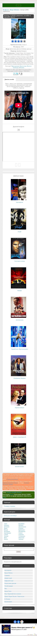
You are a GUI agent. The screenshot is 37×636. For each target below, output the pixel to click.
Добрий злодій (8, 578)
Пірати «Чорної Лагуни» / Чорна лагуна (14, 596)
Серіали (20, 533)
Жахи (5, 537)
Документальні (22, 526)
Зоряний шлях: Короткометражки (19, 349)
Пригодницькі (15, 66)
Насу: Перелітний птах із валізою (13, 594)
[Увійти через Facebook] (18, 621)
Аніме (5, 523)
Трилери (6, 536)
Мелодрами (7, 531)
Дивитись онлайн (9, 79)
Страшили (7, 575)
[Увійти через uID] (15, 621)
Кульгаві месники (19, 466)
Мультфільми (22, 531)
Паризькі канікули (19, 407)
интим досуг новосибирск (10, 515)
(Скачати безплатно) (12, 479)
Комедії (6, 530)
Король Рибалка (8, 573)
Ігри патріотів (19, 202)
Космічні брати (8, 601)
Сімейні (6, 534)
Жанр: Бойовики (14, 9)
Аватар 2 (19, 492)
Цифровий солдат (9, 580)
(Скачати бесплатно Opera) (10, 483)
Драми (5, 528)
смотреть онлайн (11, 492)
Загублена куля (19, 320)
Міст (6, 588)
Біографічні (21, 523)
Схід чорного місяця (19, 261)
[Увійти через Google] (21, 621)
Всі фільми (6, 9)
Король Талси (8, 591)
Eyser (11, 494)
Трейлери (15, 67)
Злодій (19, 231)
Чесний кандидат (9, 586)
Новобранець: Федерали (19, 378)
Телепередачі (22, 536)
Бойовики (21, 67)
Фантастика (23, 66)
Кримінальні (22, 530)
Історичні (21, 528)
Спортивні (21, 534)
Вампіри (19, 290)
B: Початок (7, 599)
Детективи (6, 526)
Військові (21, 525)
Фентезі (29, 66)
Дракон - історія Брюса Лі (19, 437)
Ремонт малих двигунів (10, 583)
